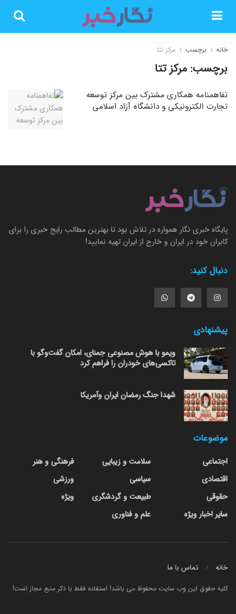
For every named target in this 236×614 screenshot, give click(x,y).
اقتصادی (215, 479)
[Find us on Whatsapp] (164, 298)
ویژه (67, 496)
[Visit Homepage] (118, 16)
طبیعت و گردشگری (121, 496)
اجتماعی (215, 461)
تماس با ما (182, 567)
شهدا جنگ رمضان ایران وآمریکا (128, 395)
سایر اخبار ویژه (206, 514)
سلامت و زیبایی (126, 461)
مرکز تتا (166, 49)
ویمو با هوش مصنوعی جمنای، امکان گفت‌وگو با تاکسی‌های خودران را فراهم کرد (103, 358)
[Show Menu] (217, 16)
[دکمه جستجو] (19, 16)
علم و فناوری (131, 514)
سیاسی (140, 479)
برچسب (196, 49)
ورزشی (63, 479)
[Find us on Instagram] (217, 298)
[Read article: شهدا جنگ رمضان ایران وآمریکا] (206, 405)
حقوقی (217, 496)
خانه (221, 49)
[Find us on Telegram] (191, 298)
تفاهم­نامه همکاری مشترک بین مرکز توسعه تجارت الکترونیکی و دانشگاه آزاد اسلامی (157, 100)
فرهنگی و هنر (53, 461)
